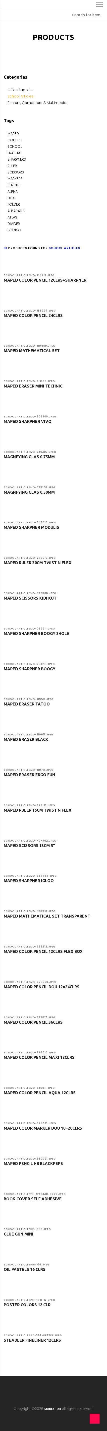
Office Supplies (20, 89)
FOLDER (13, 204)
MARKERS (14, 178)
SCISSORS (15, 172)
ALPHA (12, 191)
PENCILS (13, 185)
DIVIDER (13, 223)
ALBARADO (16, 210)
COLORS (14, 140)
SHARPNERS (16, 159)
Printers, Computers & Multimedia (36, 102)
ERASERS (14, 152)
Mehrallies (52, 1409)
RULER (12, 165)
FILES (11, 197)
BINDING (14, 230)
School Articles (20, 96)
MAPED (13, 133)
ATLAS (12, 217)
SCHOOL (14, 146)
